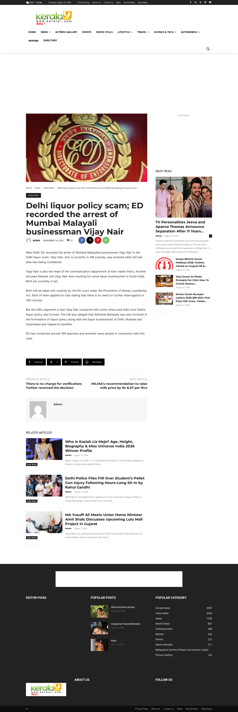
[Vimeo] (205, 3)
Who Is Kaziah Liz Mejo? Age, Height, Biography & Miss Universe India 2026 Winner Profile (100, 446)
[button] (208, 49)
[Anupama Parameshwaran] (99, 628)
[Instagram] (196, 3)
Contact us (169, 708)
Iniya (113, 640)
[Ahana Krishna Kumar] (99, 611)
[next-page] (34, 545)
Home (29, 187)
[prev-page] (28, 545)
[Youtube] (210, 3)
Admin (36, 240)
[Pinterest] (97, 240)
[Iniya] (99, 645)
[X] (200, 3)
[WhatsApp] (105, 240)
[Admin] (29, 240)
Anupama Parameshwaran (125, 623)
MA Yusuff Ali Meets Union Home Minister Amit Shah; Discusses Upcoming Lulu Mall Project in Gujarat (104, 519)
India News (49, 187)
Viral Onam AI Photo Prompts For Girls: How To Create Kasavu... (192, 280)
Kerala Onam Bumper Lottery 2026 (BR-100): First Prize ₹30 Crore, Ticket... (193, 298)
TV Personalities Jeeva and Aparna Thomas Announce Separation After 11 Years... (180, 226)
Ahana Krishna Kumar (123, 607)
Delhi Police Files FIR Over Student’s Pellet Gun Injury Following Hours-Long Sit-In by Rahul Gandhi (105, 482)
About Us (155, 708)
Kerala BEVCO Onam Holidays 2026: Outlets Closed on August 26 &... (191, 262)
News (37, 187)
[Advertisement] (145, 17)
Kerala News (192, 708)
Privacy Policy (141, 708)
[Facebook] (191, 3)
